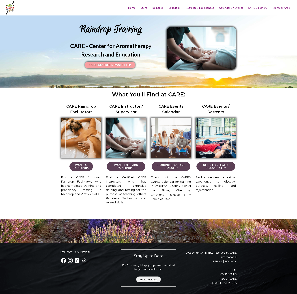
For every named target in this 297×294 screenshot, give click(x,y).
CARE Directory (258, 7)
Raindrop (158, 7)
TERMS (217, 261)
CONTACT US (228, 274)
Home (132, 7)
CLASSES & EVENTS (224, 283)
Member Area (281, 7)
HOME (232, 270)
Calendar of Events (231, 7)
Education (174, 7)
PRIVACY (230, 261)
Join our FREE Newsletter (110, 65)
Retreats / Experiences (200, 7)
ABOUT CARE (228, 278)
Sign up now (148, 279)
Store (144, 7)
